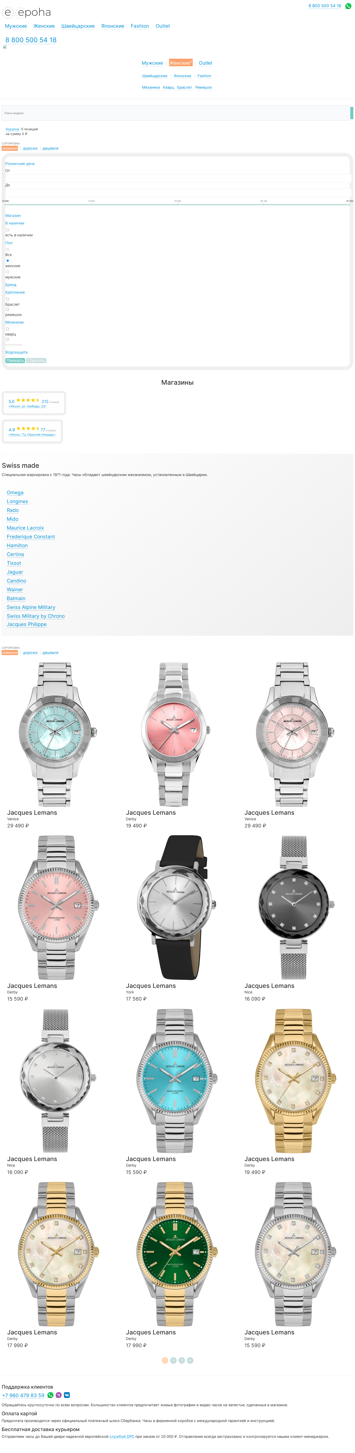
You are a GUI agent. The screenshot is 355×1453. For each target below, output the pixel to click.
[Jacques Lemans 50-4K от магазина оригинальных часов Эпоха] (179, 1254)
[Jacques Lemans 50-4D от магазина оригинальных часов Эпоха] (179, 1081)
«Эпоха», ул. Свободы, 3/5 (34, 403)
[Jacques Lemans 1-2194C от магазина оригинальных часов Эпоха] (61, 734)
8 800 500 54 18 (31, 40)
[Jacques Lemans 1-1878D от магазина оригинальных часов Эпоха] (179, 734)
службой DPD (121, 1436)
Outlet (205, 63)
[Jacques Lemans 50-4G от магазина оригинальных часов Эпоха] (61, 907)
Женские (180, 62)
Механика (151, 87)
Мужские (152, 63)
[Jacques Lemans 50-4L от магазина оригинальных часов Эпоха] (61, 1254)
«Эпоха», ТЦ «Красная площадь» (32, 431)
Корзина (12, 129)
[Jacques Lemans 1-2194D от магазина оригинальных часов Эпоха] (298, 734)
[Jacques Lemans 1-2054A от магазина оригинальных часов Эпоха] (179, 907)
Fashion (204, 76)
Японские (182, 76)
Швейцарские (154, 76)
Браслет (184, 87)
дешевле (50, 148)
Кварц (168, 87)
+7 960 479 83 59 (23, 1395)
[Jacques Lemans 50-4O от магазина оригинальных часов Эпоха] (298, 1081)
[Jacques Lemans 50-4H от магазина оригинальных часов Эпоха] (298, 1254)
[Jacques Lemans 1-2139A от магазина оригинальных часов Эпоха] (298, 907)
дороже (30, 148)
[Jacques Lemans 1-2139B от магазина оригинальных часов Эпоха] (61, 1081)
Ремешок (203, 87)
